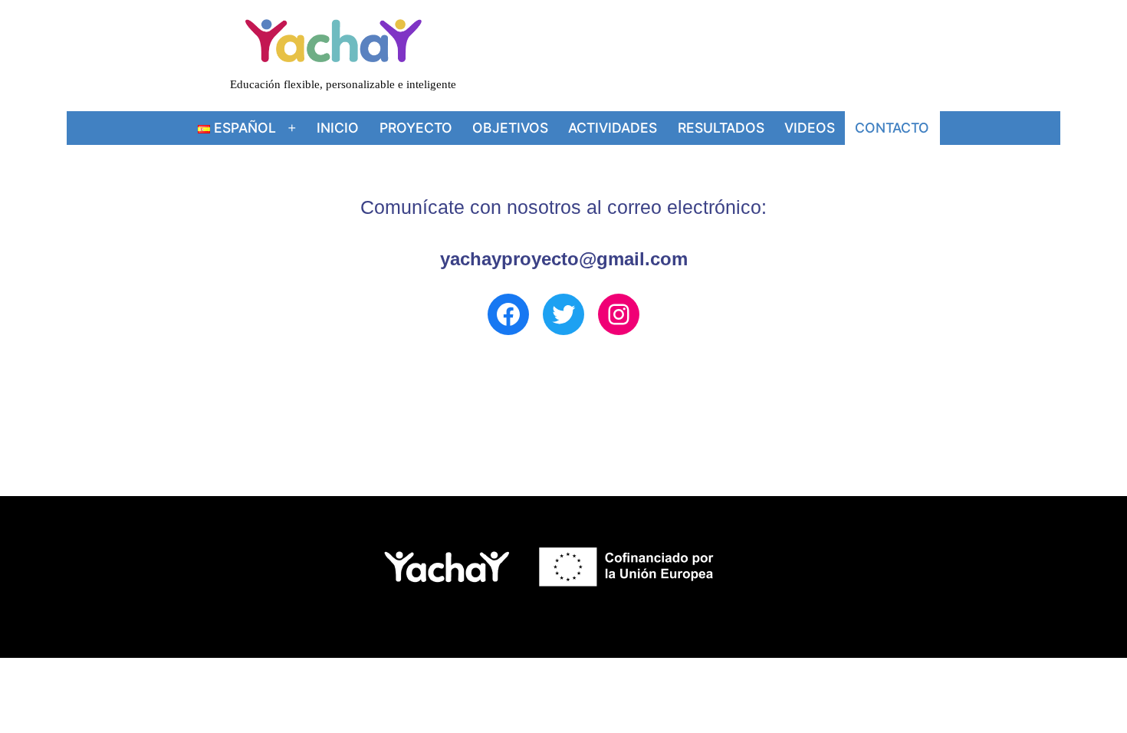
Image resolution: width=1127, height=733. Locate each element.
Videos (809, 128)
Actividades (612, 128)
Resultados (721, 128)
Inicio (338, 128)
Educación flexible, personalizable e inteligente (343, 83)
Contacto (892, 128)
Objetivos (510, 128)
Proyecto (416, 128)
